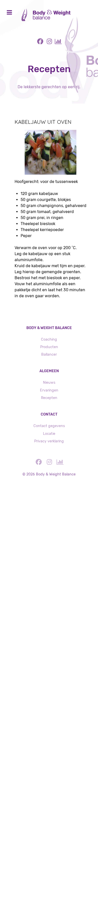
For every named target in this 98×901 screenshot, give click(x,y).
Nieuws (49, 382)
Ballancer (49, 354)
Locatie (49, 434)
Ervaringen (49, 390)
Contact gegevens (49, 426)
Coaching (49, 339)
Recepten (49, 398)
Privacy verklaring (49, 441)
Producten (49, 347)
